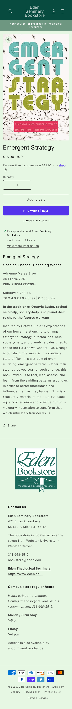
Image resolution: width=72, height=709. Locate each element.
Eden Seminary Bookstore (34, 686)
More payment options (36, 220)
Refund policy (32, 691)
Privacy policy (52, 691)
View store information (23, 245)
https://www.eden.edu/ (25, 574)
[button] (10, 11)
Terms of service (38, 698)
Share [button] (12, 425)
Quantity (8, 177)
